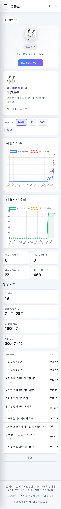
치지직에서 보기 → (30, 62)
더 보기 (30, 457)
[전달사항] (48, 6)
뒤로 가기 (13, 20)
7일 (32, 122)
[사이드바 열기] (5, 5)
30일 (42, 122)
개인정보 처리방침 (30, 496)
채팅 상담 (49, 496)
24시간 (21, 122)
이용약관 (11, 496)
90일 (9, 129)
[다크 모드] (56, 6)
